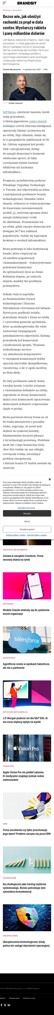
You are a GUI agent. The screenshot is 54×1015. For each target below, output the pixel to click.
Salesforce (9, 658)
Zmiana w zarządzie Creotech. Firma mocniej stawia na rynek (23, 557)
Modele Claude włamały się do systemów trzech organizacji (26, 612)
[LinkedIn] (9, 1005)
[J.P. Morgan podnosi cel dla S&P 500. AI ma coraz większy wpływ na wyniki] (27, 693)
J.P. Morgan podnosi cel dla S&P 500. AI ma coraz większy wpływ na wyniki (25, 720)
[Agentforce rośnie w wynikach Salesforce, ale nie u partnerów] (27, 639)
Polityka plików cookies (16, 535)
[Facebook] (1, 1005)
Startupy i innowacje (12, 10)
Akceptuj (27, 513)
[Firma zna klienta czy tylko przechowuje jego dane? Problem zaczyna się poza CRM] (27, 805)
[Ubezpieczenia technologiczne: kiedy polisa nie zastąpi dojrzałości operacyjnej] (27, 917)
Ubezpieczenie (10, 936)
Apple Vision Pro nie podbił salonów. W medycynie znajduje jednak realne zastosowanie (23, 776)
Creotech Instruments (15, 550)
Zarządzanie (9, 878)
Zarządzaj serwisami (26, 508)
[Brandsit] (27, 3)
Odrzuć (27, 521)
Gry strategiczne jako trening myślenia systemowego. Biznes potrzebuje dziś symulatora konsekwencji (24, 887)
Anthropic (8, 604)
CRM (5, 824)
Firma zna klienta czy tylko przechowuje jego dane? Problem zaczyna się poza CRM (27, 832)
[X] (5, 1005)
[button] (49, 479)
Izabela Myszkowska (12, 69)
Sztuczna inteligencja (15, 712)
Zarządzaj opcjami (27, 529)
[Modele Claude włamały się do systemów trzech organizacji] (27, 585)
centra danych (38, 121)
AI (13, 212)
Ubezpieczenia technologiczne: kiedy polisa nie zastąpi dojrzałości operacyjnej (26, 943)
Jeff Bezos (9, 112)
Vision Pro (8, 766)
